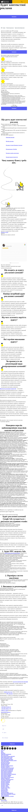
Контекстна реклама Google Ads (8, 388)
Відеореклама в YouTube (11, 149)
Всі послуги (3, 799)
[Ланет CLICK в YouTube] (15, 748)
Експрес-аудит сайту (5, 787)
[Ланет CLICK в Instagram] (5, 748)
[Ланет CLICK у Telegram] (12, 748)
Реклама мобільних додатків (7, 796)
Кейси (2, 752)
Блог (2, 751)
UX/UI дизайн (4, 788)
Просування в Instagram (6, 773)
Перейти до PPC (4, 232)
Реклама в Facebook (5, 781)
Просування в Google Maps (7, 759)
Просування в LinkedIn (6, 775)
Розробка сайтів (4, 789)
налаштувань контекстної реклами (12, 553)
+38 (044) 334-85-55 (6, 707)
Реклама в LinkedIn (5, 784)
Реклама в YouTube (5, 766)
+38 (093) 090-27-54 (6, 708)
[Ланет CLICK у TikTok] (10, 748)
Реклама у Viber (4, 785)
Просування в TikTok (5, 776)
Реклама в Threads (5, 786)
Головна (3, 27)
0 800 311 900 (4, 710)
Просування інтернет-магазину (8, 756)
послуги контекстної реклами (20, 681)
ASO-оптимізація (5, 795)
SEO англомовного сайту (6, 758)
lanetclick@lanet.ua (5, 712)
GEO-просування (5, 761)
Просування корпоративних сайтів (9, 760)
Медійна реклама (10, 141)
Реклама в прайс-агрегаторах (12, 153)
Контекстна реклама (10, 27)
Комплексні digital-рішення (7, 793)
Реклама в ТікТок (5, 783)
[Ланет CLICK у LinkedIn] (7, 748)
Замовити (14, 16)
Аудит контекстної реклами (7, 768)
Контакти (3, 753)
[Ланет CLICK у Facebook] (2, 748)
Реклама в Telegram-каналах (7, 779)
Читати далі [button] (5, 259)
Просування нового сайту (7, 757)
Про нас (3, 750)
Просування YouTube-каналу (7, 777)
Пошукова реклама (10, 137)
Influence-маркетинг (5, 778)
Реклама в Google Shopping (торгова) (14, 145)
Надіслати (14, 810)
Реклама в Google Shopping (7, 765)
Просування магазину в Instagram (8, 774)
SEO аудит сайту (4, 755)
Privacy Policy (4, 800)
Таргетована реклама (5, 780)
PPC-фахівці (10, 693)
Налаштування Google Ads (12, 157)
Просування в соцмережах (7, 771)
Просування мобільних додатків (8, 794)
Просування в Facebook (6, 772)
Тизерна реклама (5, 792)
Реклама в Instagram (5, 782)
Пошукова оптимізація (6, 754)
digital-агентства (8, 692)
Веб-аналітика (4, 791)
